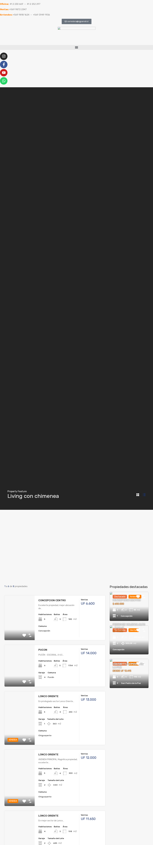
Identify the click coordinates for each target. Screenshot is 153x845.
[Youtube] (3, 72)
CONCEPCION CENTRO (52, 600)
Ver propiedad (19, 631)
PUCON (42, 649)
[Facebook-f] (3, 64)
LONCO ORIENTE (48, 696)
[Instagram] (3, 56)
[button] (76, 47)
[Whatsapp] (3, 81)
